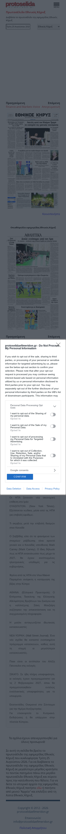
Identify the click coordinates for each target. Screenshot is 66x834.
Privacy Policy (52, 488)
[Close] (59, 346)
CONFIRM (20, 476)
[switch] (53, 414)
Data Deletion (14, 488)
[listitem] (33, 406)
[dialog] (33, 417)
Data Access (33, 488)
